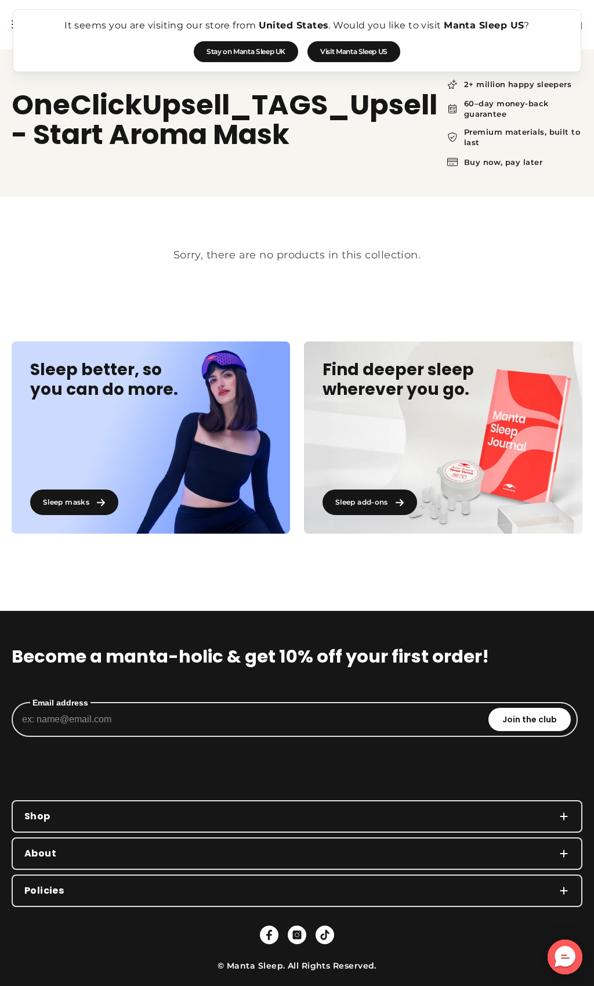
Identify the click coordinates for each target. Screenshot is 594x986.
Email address (60, 702)
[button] (565, 957)
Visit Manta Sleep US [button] (353, 51)
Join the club (529, 719)
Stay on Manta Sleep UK (246, 51)
